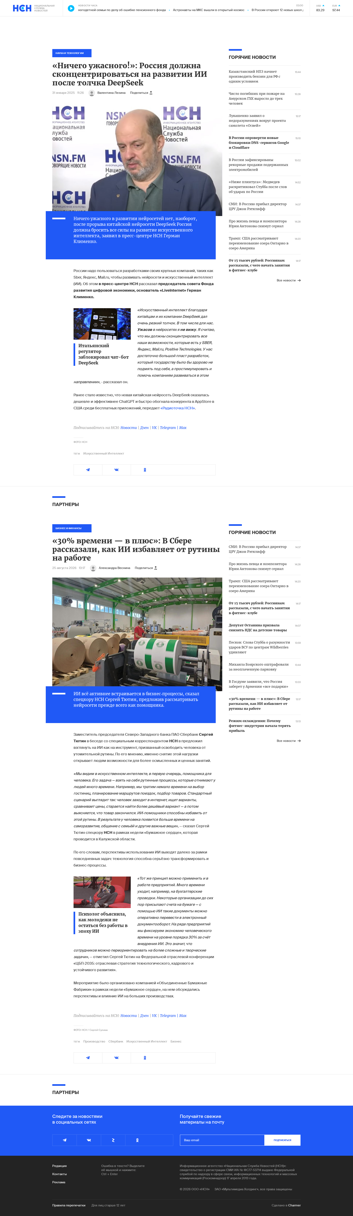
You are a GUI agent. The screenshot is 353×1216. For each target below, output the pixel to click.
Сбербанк (115, 1041)
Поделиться (139, 93)
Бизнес (176, 1041)
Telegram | (169, 427)
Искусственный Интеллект (103, 453)
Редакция (59, 1166)
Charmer (294, 1205)
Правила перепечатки (68, 1205)
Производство (94, 1041)
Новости (129, 427)
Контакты (59, 1174)
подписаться (282, 1140)
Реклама (58, 1182)
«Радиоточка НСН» (177, 408)
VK (154, 427)
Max (183, 427)
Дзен (144, 427)
